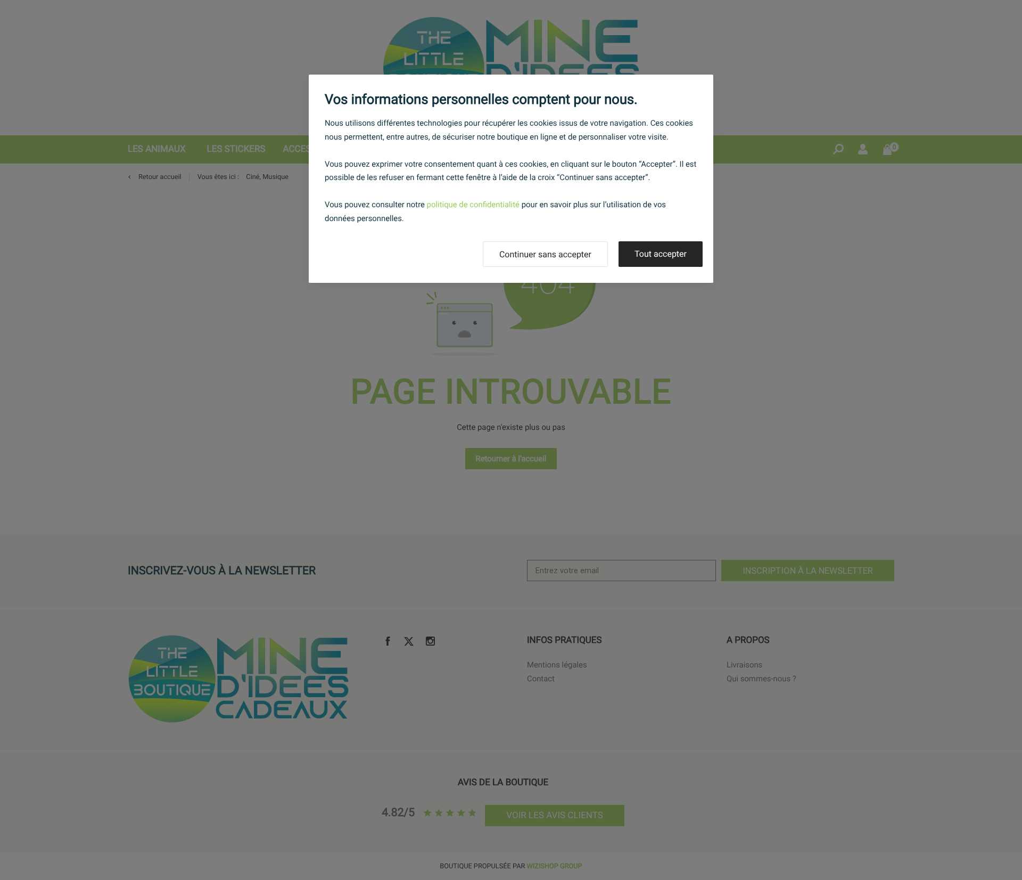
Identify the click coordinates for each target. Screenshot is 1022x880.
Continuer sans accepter (545, 254)
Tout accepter (660, 254)
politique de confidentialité (473, 204)
